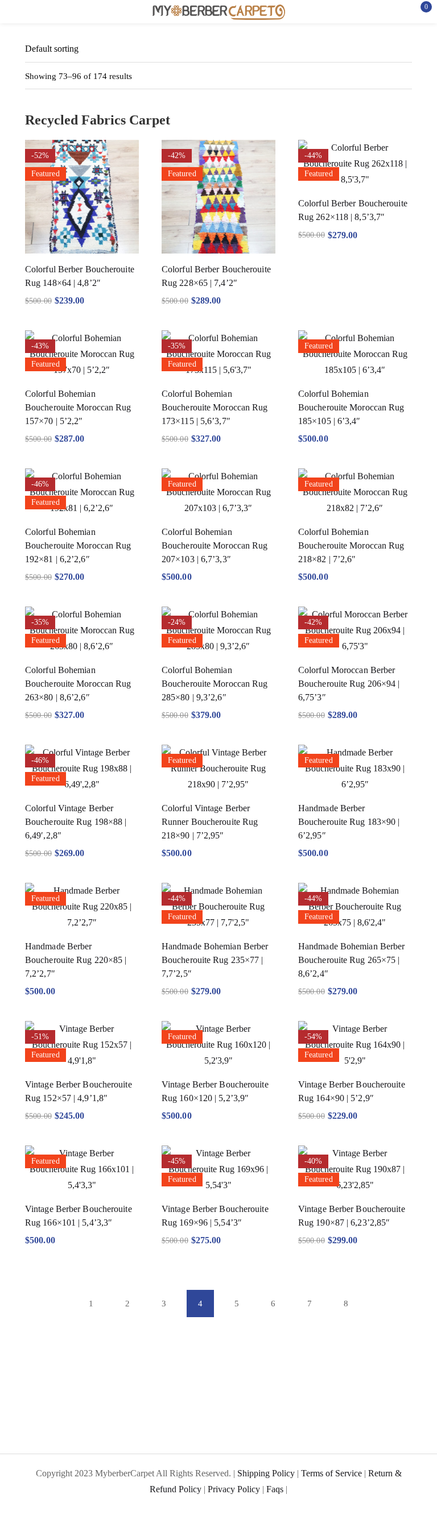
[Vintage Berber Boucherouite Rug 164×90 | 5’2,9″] (355, 1045)
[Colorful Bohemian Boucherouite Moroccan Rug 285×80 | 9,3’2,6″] (218, 630)
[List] (383, 76)
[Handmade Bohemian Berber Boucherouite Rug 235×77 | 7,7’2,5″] (218, 907)
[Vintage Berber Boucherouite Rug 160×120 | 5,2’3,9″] (218, 1045)
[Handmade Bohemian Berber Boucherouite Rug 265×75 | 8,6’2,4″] (355, 907)
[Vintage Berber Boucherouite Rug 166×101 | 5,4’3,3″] (82, 1169)
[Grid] (405, 76)
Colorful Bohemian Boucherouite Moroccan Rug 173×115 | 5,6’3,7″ (215, 407)
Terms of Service (331, 1473)
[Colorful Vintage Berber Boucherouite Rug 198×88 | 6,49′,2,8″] (82, 768)
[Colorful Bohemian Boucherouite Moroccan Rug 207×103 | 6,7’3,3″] (218, 492)
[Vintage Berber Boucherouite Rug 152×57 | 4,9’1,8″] (82, 1045)
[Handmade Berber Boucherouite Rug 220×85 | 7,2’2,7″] (82, 907)
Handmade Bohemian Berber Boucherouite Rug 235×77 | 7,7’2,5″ (215, 959)
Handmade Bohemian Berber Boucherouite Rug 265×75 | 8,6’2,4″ (351, 959)
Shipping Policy (266, 1473)
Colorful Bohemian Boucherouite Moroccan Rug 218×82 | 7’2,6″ (351, 545)
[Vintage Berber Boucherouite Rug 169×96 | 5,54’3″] (218, 1169)
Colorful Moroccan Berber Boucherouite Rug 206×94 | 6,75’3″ (349, 683)
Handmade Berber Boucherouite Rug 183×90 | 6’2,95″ (349, 821)
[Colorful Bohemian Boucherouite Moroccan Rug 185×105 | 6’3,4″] (355, 354)
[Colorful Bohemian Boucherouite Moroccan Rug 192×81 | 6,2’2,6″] (82, 492)
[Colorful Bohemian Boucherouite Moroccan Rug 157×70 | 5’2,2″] (82, 354)
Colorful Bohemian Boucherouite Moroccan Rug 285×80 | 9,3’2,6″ (215, 683)
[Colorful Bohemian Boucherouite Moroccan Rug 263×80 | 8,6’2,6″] (82, 630)
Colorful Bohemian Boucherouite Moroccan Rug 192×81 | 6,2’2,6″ (78, 545)
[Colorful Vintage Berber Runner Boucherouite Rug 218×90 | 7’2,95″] (218, 768)
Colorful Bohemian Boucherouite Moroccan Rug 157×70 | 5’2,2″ (78, 407)
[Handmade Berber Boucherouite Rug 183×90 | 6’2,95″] (355, 768)
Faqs (274, 1489)
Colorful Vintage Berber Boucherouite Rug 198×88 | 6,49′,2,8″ (76, 821)
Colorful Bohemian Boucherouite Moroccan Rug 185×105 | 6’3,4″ (351, 407)
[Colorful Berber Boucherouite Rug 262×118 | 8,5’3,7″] (355, 164)
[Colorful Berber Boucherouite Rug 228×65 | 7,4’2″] (218, 197)
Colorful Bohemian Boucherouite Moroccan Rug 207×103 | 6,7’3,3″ (215, 545)
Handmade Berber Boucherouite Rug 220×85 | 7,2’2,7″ (76, 959)
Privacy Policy (234, 1489)
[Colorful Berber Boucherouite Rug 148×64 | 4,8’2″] (82, 197)
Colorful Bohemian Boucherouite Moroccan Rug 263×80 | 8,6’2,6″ (78, 683)
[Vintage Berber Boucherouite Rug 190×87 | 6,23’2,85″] (355, 1169)
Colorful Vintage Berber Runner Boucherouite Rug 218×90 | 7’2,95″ (210, 821)
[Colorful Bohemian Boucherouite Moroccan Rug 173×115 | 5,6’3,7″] (218, 354)
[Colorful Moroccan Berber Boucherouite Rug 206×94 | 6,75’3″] (355, 630)
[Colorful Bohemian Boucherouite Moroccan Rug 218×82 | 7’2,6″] (355, 492)
